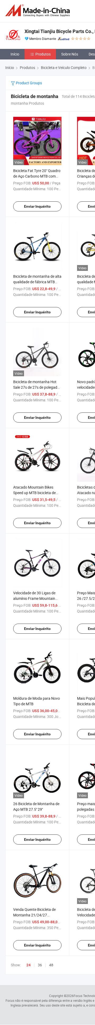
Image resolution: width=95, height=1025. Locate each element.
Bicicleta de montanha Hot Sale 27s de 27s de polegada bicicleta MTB (36, 387)
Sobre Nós (69, 54)
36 (40, 964)
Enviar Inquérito (37, 206)
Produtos (43, 54)
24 (28, 965)
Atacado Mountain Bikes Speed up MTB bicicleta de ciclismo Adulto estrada (34, 493)
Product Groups (28, 82)
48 (51, 964)
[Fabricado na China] (38, 10)
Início (15, 54)
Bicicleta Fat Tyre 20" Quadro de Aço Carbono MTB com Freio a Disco (36, 176)
